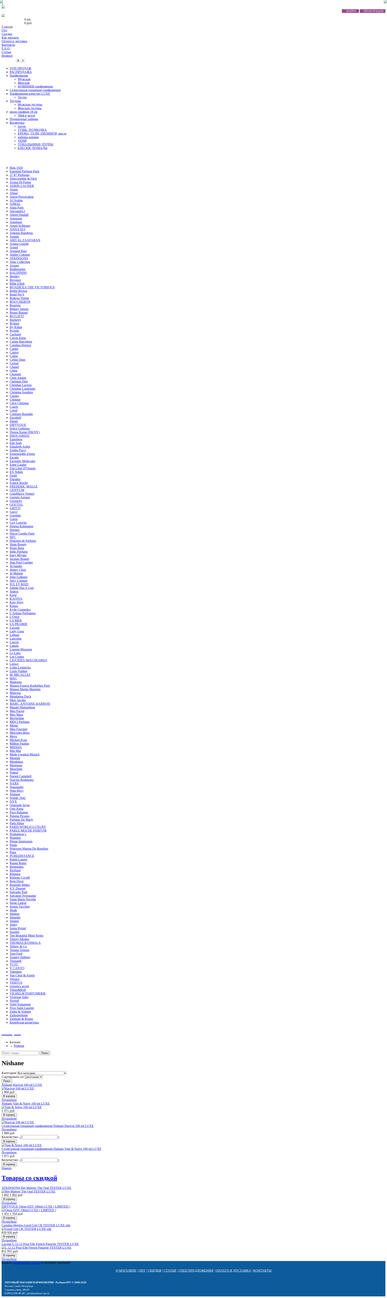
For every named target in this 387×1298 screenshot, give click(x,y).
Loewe (14, 664)
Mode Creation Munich (25, 754)
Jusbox (14, 591)
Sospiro (14, 932)
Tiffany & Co (18, 946)
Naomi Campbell (20, 776)
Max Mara (16, 714)
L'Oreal (14, 617)
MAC (13, 678)
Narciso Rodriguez (22, 779)
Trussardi (15, 961)
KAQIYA (16, 598)
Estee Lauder (18, 464)
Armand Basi (18, 251)
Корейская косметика (24, 1022)
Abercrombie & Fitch (23, 178)
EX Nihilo (16, 472)
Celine (14, 356)
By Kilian (16, 327)
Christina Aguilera (21, 392)
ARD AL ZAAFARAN (25, 240)
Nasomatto (16, 787)
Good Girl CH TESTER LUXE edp (36, 1225)
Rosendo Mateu (20, 885)
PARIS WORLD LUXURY (28, 827)
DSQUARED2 (19, 435)
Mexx (13, 736)
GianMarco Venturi (22, 493)
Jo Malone (16, 573)
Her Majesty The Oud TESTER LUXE (36, 1188)
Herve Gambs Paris (22, 533)
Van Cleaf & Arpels (22, 975)
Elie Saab (16, 443)
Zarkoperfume (19, 1015)
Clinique (15, 399)
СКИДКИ (154, 1270)
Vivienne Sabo (19, 997)
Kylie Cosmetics (20, 609)
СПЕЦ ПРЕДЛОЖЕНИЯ (195, 1270)
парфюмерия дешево (26, 1262)
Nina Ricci (16, 790)
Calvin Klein (18, 338)
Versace (15, 979)
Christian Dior (19, 381)
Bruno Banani (19, 312)
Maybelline (17, 718)
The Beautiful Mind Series (26, 935)
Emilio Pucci (18, 450)
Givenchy (16, 501)
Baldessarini (17, 269)
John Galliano (18, 577)
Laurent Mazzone (21, 649)
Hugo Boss (17, 548)
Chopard (15, 374)
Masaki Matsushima (22, 707)
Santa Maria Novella (23, 899)
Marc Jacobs (18, 700)
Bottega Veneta (19, 298)
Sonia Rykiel (18, 928)
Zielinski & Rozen (21, 1019)
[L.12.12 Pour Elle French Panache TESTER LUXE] (36, 1247)
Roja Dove (17, 881)
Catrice (14, 352)
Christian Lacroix (21, 385)
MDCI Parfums (19, 722)
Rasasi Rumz (18, 863)
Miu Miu (15, 751)
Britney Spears (19, 309)
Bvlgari (14, 323)
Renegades (17, 866)
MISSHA (16, 747)
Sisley (13, 924)
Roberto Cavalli (20, 877)
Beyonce (15, 280)
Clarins (14, 396)
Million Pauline (19, 743)
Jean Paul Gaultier (21, 562)
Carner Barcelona (21, 341)
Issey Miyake (18, 555)
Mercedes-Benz (20, 732)
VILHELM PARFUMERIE (28, 993)
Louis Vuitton (18, 671)
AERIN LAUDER (22, 186)
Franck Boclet (19, 483)
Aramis (14, 236)
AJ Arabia (16, 200)
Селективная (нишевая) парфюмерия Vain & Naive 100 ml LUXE (51, 1149)
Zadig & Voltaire (20, 1011)
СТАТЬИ (170, 1270)
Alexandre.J (17, 211)
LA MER (16, 620)
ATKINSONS (19, 258)
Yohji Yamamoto (20, 1004)
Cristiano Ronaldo (21, 414)
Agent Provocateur (22, 196)
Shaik (13, 910)
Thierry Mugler (19, 939)
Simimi (14, 921)
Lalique (14, 635)
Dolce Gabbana (20, 428)
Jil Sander (16, 566)
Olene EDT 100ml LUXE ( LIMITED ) (36, 1206)
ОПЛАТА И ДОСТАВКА (233, 1270)
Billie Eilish (17, 283)
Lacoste (15, 627)
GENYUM (17, 490)
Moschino (16, 769)
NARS (14, 783)
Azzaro (14, 265)
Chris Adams (18, 377)
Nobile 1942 (18, 798)
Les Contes (17, 656)
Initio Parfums (19, 551)
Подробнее (9, 1100)
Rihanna (15, 874)
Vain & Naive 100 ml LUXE (26, 1103)
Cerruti (14, 363)
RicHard (15, 870)
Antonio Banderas (21, 233)
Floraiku (15, 479)
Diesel (14, 421)
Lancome (16, 638)
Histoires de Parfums (23, 540)
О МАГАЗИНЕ (126, 1270)
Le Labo (15, 653)
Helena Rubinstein (21, 526)
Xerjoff (14, 1000)
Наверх (7, 1168)
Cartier (14, 349)
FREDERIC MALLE (24, 486)
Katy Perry (17, 602)
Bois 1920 (16, 167)
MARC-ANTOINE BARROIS (30, 703)
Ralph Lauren (18, 859)
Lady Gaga (17, 631)
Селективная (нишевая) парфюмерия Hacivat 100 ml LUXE (48, 1126)
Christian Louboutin (22, 388)
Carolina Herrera (20, 345)
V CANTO (17, 968)
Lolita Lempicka (20, 667)
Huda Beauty (18, 544)
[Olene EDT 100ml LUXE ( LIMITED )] (29, 1210)
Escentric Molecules (22, 461)
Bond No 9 (17, 294)
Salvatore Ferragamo (23, 895)
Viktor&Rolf (18, 990)
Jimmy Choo (18, 569)
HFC (13, 537)
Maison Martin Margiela (25, 689)
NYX (13, 801)
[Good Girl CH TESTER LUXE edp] (26, 1229)
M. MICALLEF (20, 674)
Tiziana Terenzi (19, 950)
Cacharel (15, 334)
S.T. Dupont (17, 888)
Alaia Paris (17, 207)
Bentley (15, 276)
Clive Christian (19, 403)
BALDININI (18, 272)
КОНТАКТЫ (262, 1270)
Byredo (14, 330)
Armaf (14, 247)
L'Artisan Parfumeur (23, 613)
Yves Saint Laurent (22, 1008)
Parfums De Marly (21, 819)
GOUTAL (16, 504)
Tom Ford (16, 953)
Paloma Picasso (19, 816)
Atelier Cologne (20, 254)
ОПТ (142, 1270)
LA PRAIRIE (18, 624)
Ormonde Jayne (20, 805)
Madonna (16, 682)
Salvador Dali (18, 892)
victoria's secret (19, 986)
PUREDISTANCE (22, 856)
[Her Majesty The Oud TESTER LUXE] (28, 1191)
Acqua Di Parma (20, 182)
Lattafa (14, 645)
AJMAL (15, 204)
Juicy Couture (18, 580)
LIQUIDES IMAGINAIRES (28, 660)
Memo (14, 725)
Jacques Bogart (19, 559)
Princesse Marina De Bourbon (29, 848)
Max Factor (17, 711)
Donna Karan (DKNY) (25, 432)
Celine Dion (17, 359)
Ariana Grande (19, 243)
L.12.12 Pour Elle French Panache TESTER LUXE (40, 1244)
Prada (13, 845)
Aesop (14, 189)
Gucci (13, 511)
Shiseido (15, 917)
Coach (14, 406)
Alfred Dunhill (19, 215)
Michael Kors (18, 740)
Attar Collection (20, 262)
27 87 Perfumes (20, 175)
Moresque (16, 765)
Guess (14, 519)
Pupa (13, 852)
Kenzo (14, 606)
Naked (14, 772)
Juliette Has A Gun (22, 588)
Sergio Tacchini (20, 906)
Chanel (14, 367)
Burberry (15, 320)
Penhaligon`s (18, 834)
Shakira (14, 914)
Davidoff (15, 417)
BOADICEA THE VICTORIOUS (32, 287)
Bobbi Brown (18, 291)
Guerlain (15, 515)
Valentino (16, 971)
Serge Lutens (18, 903)
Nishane (15, 794)
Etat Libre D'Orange (23, 468)
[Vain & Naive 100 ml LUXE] (22, 1107)
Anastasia (16, 222)
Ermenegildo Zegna (22, 454)
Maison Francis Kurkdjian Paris (30, 685)
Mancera (15, 693)
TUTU (14, 964)
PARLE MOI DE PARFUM (28, 830)
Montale (15, 758)
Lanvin (14, 642)
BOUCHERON (20, 301)
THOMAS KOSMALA (25, 942)
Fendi (13, 475)
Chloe (13, 370)
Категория (9, 1073)
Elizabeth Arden (20, 446)
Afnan (14, 193)
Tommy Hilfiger (20, 957)
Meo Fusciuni (18, 729)
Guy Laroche (18, 522)
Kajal (13, 595)
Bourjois (15, 305)
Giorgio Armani (20, 497)
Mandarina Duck (20, 696)
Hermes (15, 530)
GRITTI (15, 508)
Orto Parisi (16, 808)
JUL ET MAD (19, 584)
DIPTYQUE (18, 425)
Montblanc (16, 761)
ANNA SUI (17, 229)
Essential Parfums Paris (24, 171)
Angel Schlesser (20, 225)
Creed (13, 410)
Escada (14, 457)
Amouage (16, 218)
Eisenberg (16, 439)
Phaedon (15, 837)
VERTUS (16, 982)
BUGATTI (17, 316)
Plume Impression (21, 841)
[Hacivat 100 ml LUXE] (18, 1088)
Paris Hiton (17, 823)
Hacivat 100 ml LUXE (22, 1085)
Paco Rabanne (19, 812)
